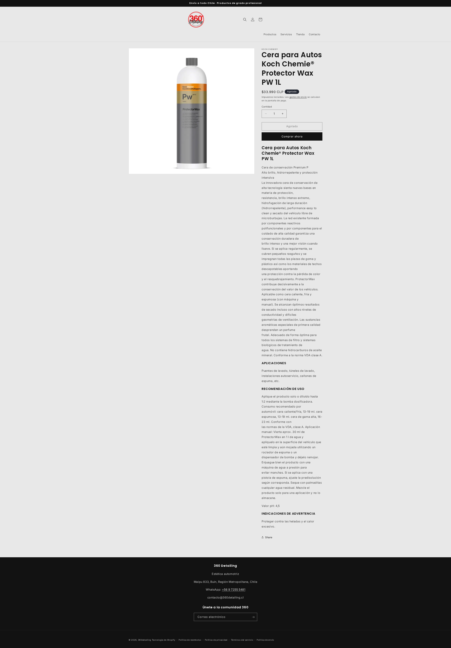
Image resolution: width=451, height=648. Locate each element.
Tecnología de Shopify (163, 640)
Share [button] (268, 537)
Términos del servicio (242, 639)
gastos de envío (298, 97)
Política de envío (265, 639)
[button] (245, 19)
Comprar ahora (292, 136)
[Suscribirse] (253, 617)
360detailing (144, 640)
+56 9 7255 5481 (233, 589)
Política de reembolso (190, 639)
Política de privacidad (216, 639)
